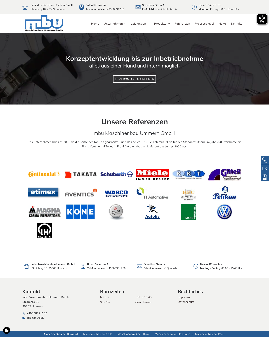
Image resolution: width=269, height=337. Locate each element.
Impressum (185, 297)
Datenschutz (186, 302)
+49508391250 (114, 9)
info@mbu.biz (169, 9)
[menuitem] (95, 23)
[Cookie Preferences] (6, 330)
